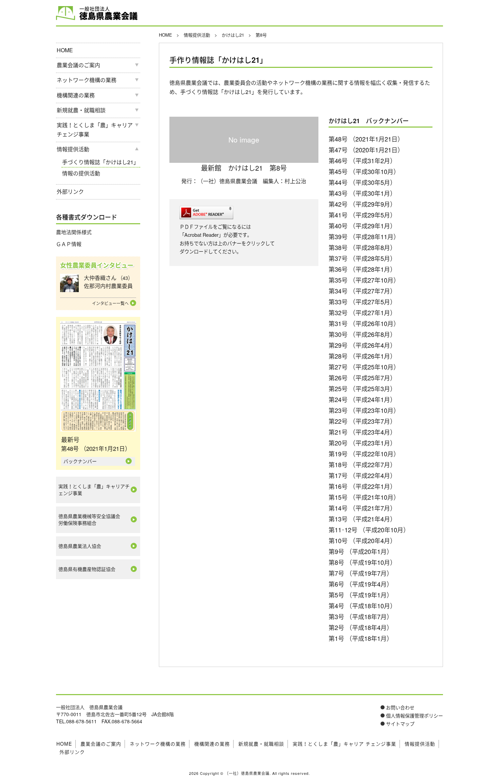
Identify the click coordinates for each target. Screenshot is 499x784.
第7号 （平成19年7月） (361, 573)
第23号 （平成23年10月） (364, 410)
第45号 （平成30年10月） (364, 171)
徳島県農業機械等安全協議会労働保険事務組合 (89, 519)
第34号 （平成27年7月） (362, 290)
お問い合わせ (400, 707)
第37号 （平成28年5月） (362, 258)
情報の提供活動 (81, 173)
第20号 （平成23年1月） (362, 442)
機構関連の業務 (76, 95)
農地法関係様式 (74, 231)
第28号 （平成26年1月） (362, 355)
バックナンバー (80, 461)
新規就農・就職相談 (81, 110)
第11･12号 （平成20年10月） (369, 529)
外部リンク (70, 191)
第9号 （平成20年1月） (361, 551)
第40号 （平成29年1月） (362, 225)
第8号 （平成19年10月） (362, 562)
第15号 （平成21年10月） (364, 497)
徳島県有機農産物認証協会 (86, 569)
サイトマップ (400, 723)
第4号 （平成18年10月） (362, 605)
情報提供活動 (73, 149)
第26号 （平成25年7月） (362, 377)
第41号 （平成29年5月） (362, 214)
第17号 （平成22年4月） (362, 475)
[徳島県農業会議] (65, 12)
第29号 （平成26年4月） (362, 345)
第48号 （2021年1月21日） (366, 138)
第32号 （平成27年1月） (362, 312)
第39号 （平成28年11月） (364, 236)
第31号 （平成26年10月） (364, 323)
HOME (65, 50)
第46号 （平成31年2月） (362, 160)
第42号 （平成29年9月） (362, 203)
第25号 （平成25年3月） (362, 388)
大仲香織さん (108, 282)
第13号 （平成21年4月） (362, 518)
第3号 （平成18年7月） (361, 616)
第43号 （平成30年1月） (362, 193)
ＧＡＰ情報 (68, 243)
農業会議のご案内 (78, 65)
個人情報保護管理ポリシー (414, 715)
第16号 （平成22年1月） (362, 486)
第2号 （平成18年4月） (361, 627)
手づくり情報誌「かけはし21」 (100, 162)
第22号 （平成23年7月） (362, 421)
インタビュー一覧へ (110, 303)
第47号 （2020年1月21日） (366, 149)
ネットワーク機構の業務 (86, 80)
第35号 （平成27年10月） (364, 279)
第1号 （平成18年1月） (361, 638)
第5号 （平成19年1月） (361, 594)
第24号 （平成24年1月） (362, 399)
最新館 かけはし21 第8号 (244, 168)
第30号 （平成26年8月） (362, 334)
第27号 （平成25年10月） (364, 366)
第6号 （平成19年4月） (361, 583)
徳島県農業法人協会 (79, 545)
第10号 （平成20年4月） (362, 540)
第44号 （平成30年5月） (362, 182)
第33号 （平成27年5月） (362, 301)
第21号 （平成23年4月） (362, 431)
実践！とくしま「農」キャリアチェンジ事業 (94, 489)
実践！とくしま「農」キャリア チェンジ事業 (95, 129)
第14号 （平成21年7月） (362, 507)
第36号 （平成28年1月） (362, 269)
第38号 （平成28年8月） (362, 247)
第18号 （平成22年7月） (362, 464)
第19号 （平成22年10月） (364, 453)
